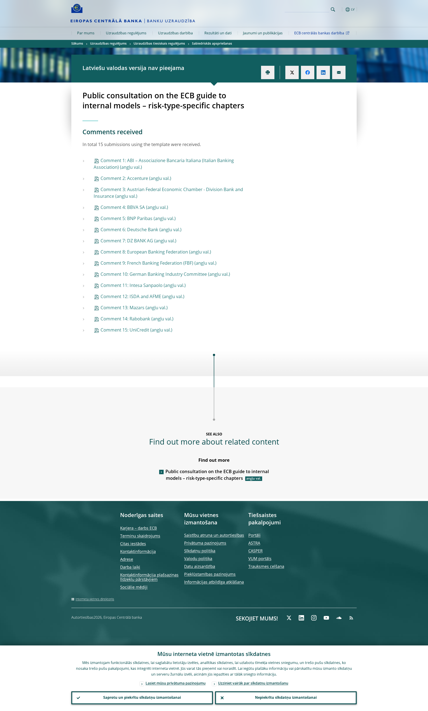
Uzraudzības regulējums (126, 33)
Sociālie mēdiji (134, 587)
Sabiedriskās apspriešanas (212, 43)
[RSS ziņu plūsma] (351, 617)
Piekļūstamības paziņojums (210, 575)
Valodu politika (198, 559)
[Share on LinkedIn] (323, 72)
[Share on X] (292, 72)
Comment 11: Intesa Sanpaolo (132, 286)
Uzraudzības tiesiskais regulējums (159, 43)
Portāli (254, 536)
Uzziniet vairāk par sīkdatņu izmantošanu (253, 683)
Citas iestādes (133, 544)
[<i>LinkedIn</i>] (301, 617)
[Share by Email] (339, 72)
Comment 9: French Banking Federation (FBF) (147, 263)
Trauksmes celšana (266, 567)
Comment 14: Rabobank (125, 319)
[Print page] (267, 72)
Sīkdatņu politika (199, 551)
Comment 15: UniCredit (125, 330)
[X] (289, 617)
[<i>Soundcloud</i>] (338, 617)
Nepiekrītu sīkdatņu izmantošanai (286, 698)
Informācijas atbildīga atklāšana (214, 582)
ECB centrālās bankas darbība (319, 33)
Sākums (77, 43)
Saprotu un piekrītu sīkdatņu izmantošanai (142, 698)
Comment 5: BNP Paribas (126, 219)
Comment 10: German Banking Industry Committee (154, 274)
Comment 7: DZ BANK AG (127, 241)
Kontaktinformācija (138, 552)
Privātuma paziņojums (205, 543)
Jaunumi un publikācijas (263, 33)
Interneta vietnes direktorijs (95, 599)
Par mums (86, 33)
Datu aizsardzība (199, 567)
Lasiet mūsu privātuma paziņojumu (176, 683)
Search (333, 9)
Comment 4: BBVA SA (123, 208)
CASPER (255, 551)
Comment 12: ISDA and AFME (131, 297)
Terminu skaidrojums (140, 536)
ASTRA (254, 543)
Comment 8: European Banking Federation (144, 252)
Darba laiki (130, 567)
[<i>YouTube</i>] (326, 617)
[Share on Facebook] (307, 72)
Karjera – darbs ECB (138, 528)
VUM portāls (260, 559)
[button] (341, 9)
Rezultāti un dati (218, 33)
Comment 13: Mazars (122, 308)
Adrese (126, 560)
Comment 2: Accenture (124, 179)
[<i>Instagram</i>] (314, 617)
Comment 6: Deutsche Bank (129, 230)
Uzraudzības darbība (175, 33)
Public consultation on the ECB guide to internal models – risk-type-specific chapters (217, 475)
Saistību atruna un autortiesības (214, 536)
